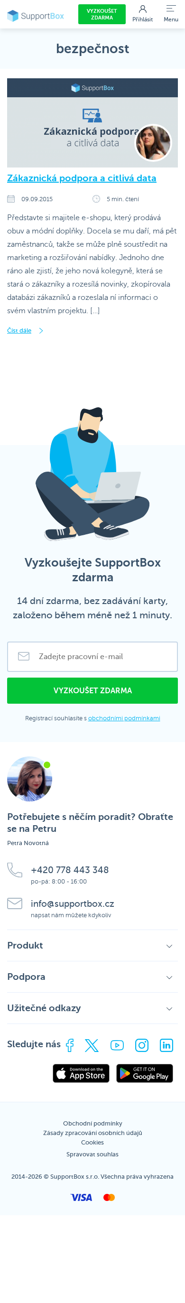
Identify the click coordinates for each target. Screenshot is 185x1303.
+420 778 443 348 (70, 870)
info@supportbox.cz (72, 904)
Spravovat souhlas (92, 1154)
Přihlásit (142, 19)
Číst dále (19, 330)
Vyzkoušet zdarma (102, 14)
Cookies (92, 1142)
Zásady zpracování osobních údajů (92, 1132)
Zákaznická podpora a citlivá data (82, 178)
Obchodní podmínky (92, 1123)
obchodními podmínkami (124, 718)
